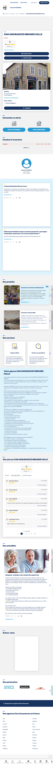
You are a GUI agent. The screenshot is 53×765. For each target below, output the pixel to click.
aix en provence (36, 729)
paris (4, 718)
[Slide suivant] (50, 295)
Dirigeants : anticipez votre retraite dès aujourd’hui (22, 575)
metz (4, 721)
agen (4, 737)
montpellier (5, 729)
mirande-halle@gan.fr (10, 103)
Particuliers (23, 2)
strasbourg (35, 748)
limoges (34, 743)
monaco (34, 737)
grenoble (34, 735)
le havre (5, 724)
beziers (4, 745)
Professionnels (14, 2)
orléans (4, 732)
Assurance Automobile (28, 312)
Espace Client (14, 353)
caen (4, 743)
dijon (33, 732)
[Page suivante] (35, 534)
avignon (34, 740)
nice (33, 724)
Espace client (44, 2)
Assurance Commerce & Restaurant (32, 287)
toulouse (34, 718)
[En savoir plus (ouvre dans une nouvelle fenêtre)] (9, 688)
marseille (34, 721)
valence (34, 745)
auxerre (4, 740)
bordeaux (5, 726)
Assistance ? (34, 2)
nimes (33, 726)
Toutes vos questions (38, 353)
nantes (4, 735)
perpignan (5, 748)
